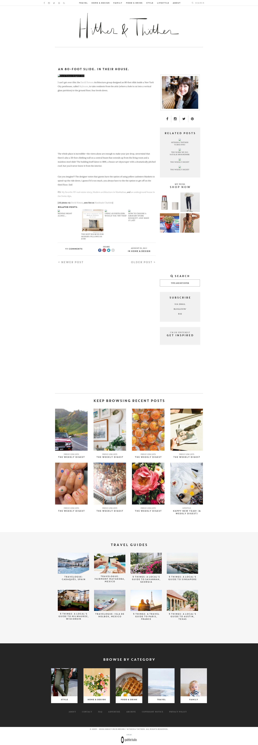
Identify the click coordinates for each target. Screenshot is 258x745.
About (176, 3)
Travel (83, 3)
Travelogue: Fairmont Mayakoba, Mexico (109, 579)
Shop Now (180, 187)
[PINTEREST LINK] (59, 3)
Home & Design (100, 3)
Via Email (180, 304)
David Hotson (87, 82)
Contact (87, 711)
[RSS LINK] (64, 3)
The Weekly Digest (71, 457)
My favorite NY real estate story (77, 192)
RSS (180, 314)
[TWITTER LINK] (54, 3)
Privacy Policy (178, 711)
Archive (131, 711)
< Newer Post (70, 262)
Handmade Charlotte (103, 203)
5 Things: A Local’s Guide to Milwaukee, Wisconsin (73, 616)
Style (149, 3)
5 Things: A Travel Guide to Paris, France (146, 616)
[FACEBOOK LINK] (44, 3)
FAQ (100, 711)
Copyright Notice (152, 711)
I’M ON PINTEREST (180, 332)
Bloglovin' (180, 309)
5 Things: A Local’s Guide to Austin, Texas (182, 616)
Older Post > (143, 262)
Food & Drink (134, 3)
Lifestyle (163, 3)
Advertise (114, 711)
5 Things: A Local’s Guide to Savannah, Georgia (146, 579)
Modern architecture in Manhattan (109, 192)
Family (117, 3)
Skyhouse (83, 86)
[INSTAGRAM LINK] (49, 3)
